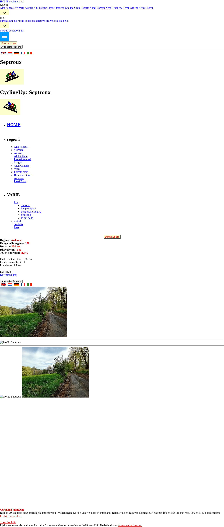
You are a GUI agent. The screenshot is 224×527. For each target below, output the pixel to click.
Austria (29, 7)
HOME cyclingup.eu (11, 1)
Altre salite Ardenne (11, 46)
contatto (13, 30)
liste (16, 202)
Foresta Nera (104, 7)
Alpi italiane (40, 7)
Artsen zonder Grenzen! (130, 525)
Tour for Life (8, 522)
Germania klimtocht (12, 509)
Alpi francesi (7, 7)
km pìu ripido (17, 20)
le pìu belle (62, 20)
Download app (8, 43)
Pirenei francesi (56, 7)
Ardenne (135, 7)
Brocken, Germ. (121, 7)
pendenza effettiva (35, 20)
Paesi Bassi (146, 7)
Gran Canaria (82, 7)
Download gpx (8, 274)
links (21, 30)
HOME (13, 124)
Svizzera (20, 7)
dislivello (51, 20)
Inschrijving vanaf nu (10, 516)
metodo (4, 30)
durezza (4, 20)
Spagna (69, 7)
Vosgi (93, 7)
